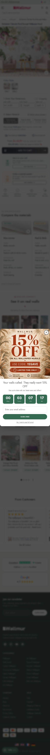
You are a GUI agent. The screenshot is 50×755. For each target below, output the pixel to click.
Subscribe (25, 417)
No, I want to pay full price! (25, 422)
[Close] (46, 332)
